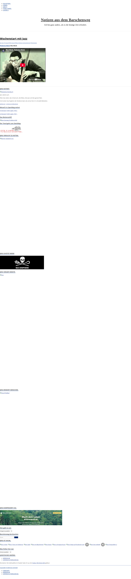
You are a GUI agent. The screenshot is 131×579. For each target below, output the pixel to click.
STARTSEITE (6, 570)
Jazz (3, 43)
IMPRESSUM (2, 104)
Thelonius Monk (5, 46)
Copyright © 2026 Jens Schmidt (9, 568)
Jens (1, 43)
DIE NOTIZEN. (7, 3)
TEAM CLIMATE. (7, 8)
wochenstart (27, 43)
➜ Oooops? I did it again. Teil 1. (8, 114)
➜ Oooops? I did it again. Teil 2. (8, 110)
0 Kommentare (34, 43)
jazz (17, 43)
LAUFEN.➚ (6, 10)
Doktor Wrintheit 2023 (38, 563)
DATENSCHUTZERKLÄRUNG (12, 104)
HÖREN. (5, 5)
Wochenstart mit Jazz (13, 38)
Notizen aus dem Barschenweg (65, 20)
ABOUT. (5, 7)
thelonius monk (21, 43)
